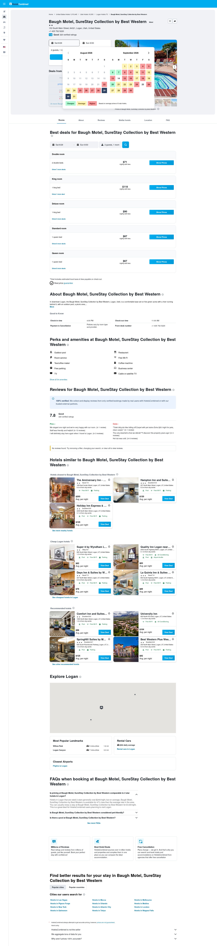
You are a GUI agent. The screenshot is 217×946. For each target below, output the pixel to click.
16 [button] (68, 84)
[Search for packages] (4, 27)
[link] (62, 530)
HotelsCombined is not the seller (65, 929)
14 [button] (98, 78)
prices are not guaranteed (106, 922)
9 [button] (68, 78)
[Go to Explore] (4, 32)
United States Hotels (63, 14)
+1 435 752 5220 (56, 31)
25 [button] (80, 90)
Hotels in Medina (141, 903)
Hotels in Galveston (58, 910)
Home (51, 14)
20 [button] (92, 84)
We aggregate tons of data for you (66, 934)
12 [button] (86, 78)
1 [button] (104, 66)
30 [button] (68, 96)
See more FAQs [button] (93, 823)
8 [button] (104, 72)
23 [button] (68, 90)
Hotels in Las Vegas (58, 900)
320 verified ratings (68, 34)
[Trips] (4, 39)
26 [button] (86, 90)
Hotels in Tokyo (99, 910)
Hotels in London (141, 907)
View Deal (105, 498)
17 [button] (74, 84)
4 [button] (80, 72)
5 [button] (86, 72)
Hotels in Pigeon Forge (60, 903)
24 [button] (74, 90)
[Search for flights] (4, 11)
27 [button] (92, 90)
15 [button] (104, 78)
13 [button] (92, 78)
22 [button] (104, 84)
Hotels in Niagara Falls (144, 910)
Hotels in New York (58, 907)
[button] (4, 4)
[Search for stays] (4, 16)
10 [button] (74, 78)
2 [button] (68, 72)
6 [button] (92, 72)
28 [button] (98, 90)
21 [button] (98, 84)
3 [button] (74, 72)
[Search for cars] (4, 22)
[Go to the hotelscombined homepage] (19, 4)
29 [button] (104, 90)
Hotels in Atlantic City (101, 907)
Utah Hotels (84, 14)
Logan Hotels (101, 14)
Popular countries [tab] (76, 887)
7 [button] (98, 72)
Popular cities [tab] (58, 887)
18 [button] (80, 84)
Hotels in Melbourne (143, 900)
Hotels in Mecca (99, 900)
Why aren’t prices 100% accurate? (66, 938)
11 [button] (80, 78)
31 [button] (74, 96)
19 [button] (86, 84)
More (52, 306)
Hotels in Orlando (99, 903)
